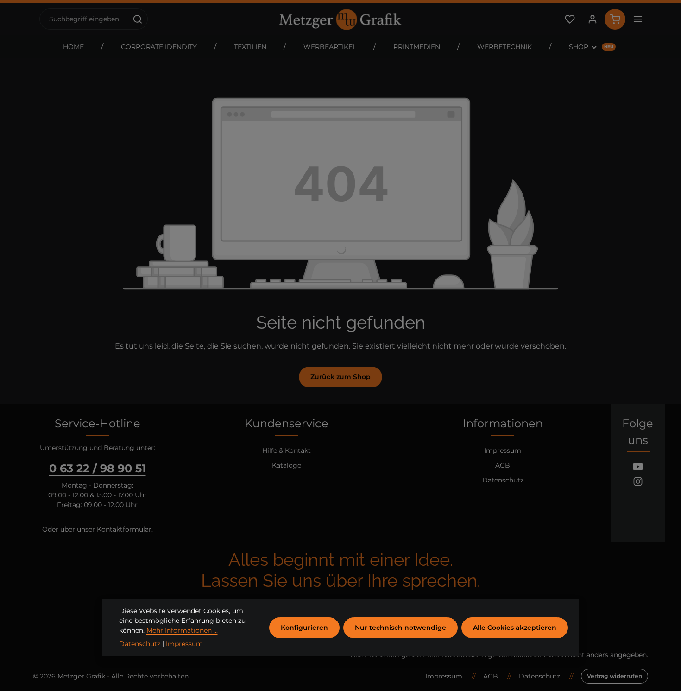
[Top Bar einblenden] (637, 19)
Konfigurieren (304, 627)
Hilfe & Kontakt (286, 450)
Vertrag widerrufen (614, 675)
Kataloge (286, 465)
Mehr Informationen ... (182, 630)
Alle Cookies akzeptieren (514, 627)
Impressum (502, 450)
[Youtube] (638, 468)
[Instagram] (638, 482)
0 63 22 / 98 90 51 (97, 468)
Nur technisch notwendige (400, 627)
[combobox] (83, 19)
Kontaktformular (124, 529)
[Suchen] (138, 19)
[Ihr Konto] (592, 19)
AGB (502, 465)
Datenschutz (502, 480)
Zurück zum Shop (340, 377)
